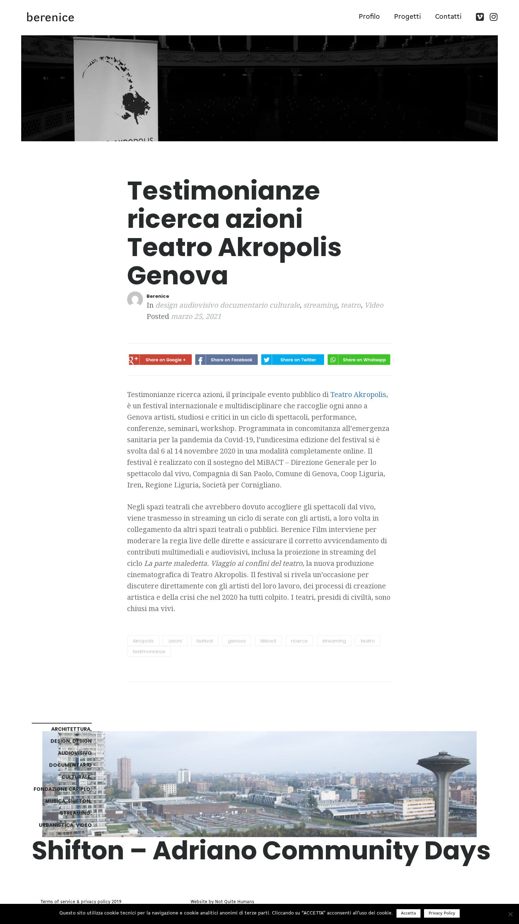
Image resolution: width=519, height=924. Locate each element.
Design (60, 740)
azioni (175, 641)
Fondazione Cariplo (62, 788)
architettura (70, 728)
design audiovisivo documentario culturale (227, 305)
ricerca (299, 641)
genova (237, 641)
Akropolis (143, 641)
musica (55, 800)
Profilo (369, 16)
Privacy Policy (442, 913)
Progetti (407, 16)
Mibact (268, 641)
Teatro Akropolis (358, 394)
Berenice (158, 296)
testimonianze (149, 651)
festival (205, 641)
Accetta (408, 913)
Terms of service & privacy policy (75, 902)
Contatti (448, 16)
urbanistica (56, 824)
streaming (320, 305)
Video (373, 305)
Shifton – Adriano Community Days (261, 850)
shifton (79, 800)
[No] (510, 914)
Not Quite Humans (234, 902)
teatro (351, 305)
